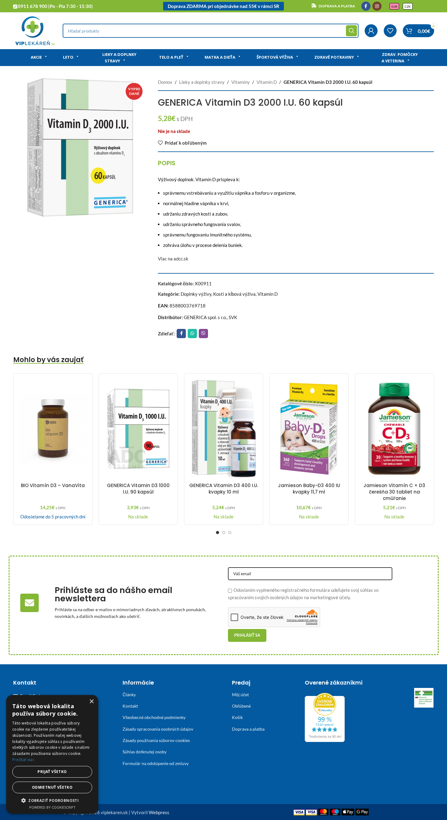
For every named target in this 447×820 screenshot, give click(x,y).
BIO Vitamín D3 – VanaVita (53, 485)
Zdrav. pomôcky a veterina (400, 58)
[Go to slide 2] (223, 532)
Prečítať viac (23, 759)
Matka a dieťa (220, 57)
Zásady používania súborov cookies (156, 740)
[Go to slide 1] (217, 532)
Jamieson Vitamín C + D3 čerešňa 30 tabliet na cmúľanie (394, 492)
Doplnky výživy (196, 294)
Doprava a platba (248, 729)
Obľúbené (241, 706)
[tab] (166, 163)
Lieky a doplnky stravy (119, 58)
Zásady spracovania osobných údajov (158, 729)
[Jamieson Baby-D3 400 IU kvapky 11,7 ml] (309, 428)
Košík (237, 717)
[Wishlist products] (390, 31)
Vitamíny (240, 82)
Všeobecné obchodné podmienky (154, 717)
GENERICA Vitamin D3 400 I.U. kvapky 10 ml (223, 488)
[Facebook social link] (366, 6)
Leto (68, 57)
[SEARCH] (351, 30)
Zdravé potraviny (334, 57)
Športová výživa (275, 57)
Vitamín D (267, 82)
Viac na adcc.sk (173, 258)
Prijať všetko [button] (52, 771)
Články (129, 694)
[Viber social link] (203, 333)
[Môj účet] (371, 31)
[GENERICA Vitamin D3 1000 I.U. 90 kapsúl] (138, 428)
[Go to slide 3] (229, 532)
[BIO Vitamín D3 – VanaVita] (53, 428)
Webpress (159, 812)
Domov (165, 82)
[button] (52, 800)
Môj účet (240, 694)
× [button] (91, 701)
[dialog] (52, 754)
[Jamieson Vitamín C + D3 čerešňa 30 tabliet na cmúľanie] (394, 428)
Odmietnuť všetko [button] (52, 787)
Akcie (36, 57)
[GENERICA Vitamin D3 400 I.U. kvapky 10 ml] (223, 428)
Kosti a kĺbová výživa (234, 294)
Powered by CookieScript (52, 807)
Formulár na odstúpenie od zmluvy (156, 763)
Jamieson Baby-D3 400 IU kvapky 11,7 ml (309, 488)
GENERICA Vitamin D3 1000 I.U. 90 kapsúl (138, 488)
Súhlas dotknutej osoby (145, 751)
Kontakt (130, 706)
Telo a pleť (171, 57)
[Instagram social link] (377, 6)
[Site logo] (35, 30)
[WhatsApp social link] (192, 333)
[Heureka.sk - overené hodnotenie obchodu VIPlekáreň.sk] (325, 716)
